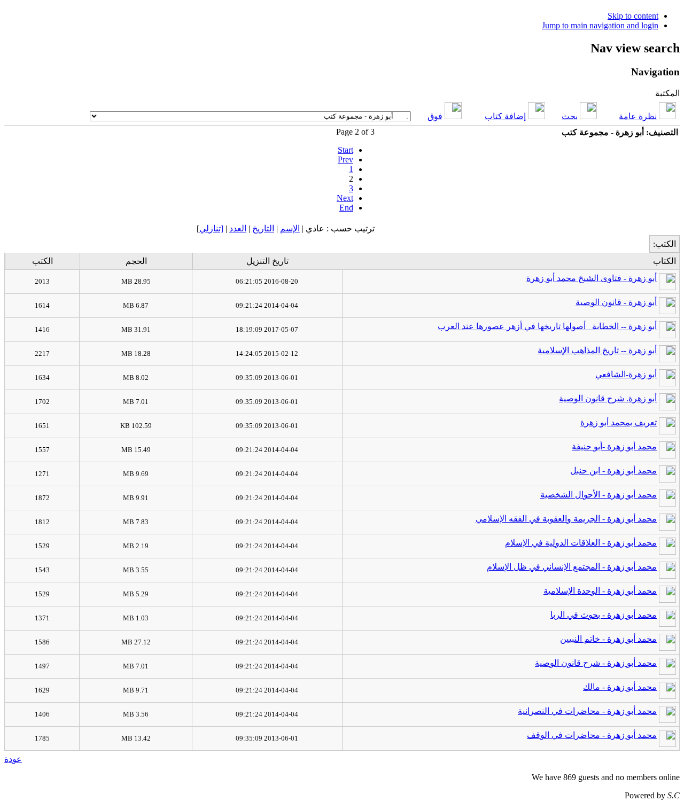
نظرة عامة (638, 116)
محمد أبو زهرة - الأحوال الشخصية (598, 494)
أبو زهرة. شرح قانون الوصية (608, 398)
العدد (237, 228)
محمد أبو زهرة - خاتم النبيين (608, 638)
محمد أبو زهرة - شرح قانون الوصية (596, 662)
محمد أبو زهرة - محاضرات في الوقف (592, 735)
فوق (435, 116)
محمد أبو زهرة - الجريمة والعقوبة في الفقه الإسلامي (566, 518)
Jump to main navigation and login (600, 25)
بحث (570, 116)
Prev (345, 159)
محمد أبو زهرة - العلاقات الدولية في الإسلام (581, 542)
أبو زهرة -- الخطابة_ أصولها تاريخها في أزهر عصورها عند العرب (547, 326)
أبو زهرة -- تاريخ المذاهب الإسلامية (597, 350)
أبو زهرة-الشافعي (626, 374)
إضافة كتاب (505, 116)
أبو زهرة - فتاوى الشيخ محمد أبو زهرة (591, 278)
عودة (13, 759)
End (346, 207)
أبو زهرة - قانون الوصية (616, 302)
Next (345, 198)
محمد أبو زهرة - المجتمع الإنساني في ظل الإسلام (572, 566)
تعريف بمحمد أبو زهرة (618, 422)
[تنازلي (211, 228)
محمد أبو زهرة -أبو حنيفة (614, 446)
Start (345, 149)
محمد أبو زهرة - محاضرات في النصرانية (587, 710)
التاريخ (263, 228)
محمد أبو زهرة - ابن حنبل (613, 470)
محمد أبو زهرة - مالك (620, 686)
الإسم (290, 228)
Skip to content (633, 15)
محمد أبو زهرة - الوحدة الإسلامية (600, 590)
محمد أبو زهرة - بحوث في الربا (603, 614)
